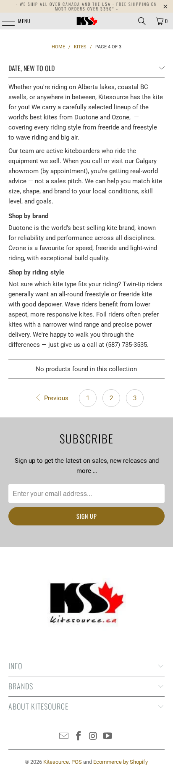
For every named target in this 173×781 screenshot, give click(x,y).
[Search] (142, 21)
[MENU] (4, 21)
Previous (55, 398)
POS (76, 762)
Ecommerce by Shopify (120, 762)
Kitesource (56, 762)
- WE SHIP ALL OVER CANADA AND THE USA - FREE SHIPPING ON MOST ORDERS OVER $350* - (86, 6)
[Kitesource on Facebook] (79, 736)
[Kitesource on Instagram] (93, 736)
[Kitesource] (86, 21)
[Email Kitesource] (64, 736)
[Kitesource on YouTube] (108, 736)
